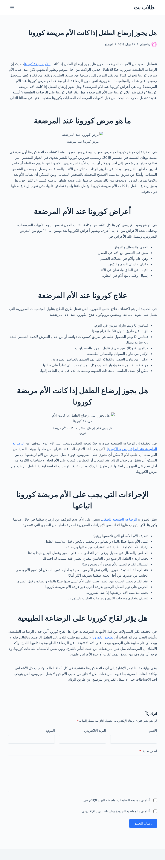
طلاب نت (144, 7)
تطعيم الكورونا (102, 637)
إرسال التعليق (143, 823)
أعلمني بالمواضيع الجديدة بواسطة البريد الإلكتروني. (115, 811)
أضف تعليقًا (148, 751)
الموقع (50, 731)
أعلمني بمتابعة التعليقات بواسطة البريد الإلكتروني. (116, 800)
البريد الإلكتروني (95, 731)
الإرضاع (109, 44)
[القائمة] (12, 7)
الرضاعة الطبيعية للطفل (119, 519)
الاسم (153, 731)
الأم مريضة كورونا (37, 64)
